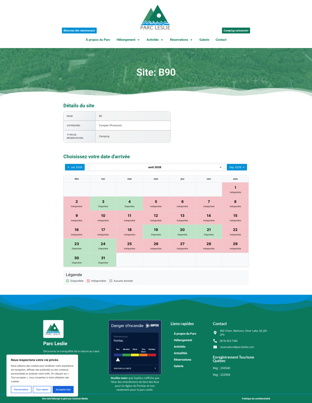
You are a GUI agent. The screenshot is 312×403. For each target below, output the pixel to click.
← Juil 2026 (74, 167)
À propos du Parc (98, 40)
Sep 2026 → (237, 167)
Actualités (180, 353)
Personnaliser (21, 389)
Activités (153, 40)
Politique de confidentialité (256, 398)
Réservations (179, 40)
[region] (42, 376)
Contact (221, 40)
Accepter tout (63, 389)
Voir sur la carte (122, 368)
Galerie (204, 40)
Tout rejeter (42, 389)
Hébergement (126, 40)
